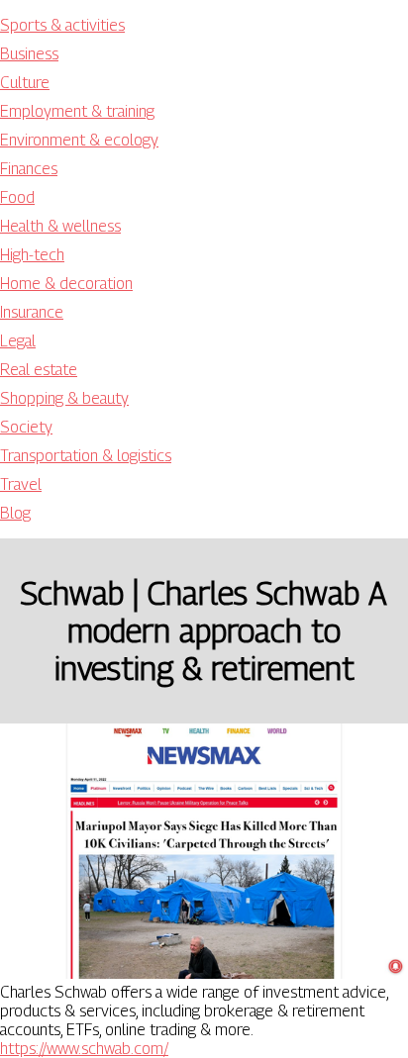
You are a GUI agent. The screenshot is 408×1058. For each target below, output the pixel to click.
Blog (15, 513)
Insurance (31, 312)
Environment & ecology (79, 140)
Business (29, 54)
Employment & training (77, 111)
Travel (21, 484)
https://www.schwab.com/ (84, 1048)
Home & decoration (66, 283)
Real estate (38, 369)
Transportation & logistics (85, 455)
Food (17, 197)
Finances (28, 168)
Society (26, 427)
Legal (18, 341)
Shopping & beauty (64, 398)
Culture (25, 82)
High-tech (32, 254)
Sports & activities (62, 25)
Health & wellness (60, 226)
